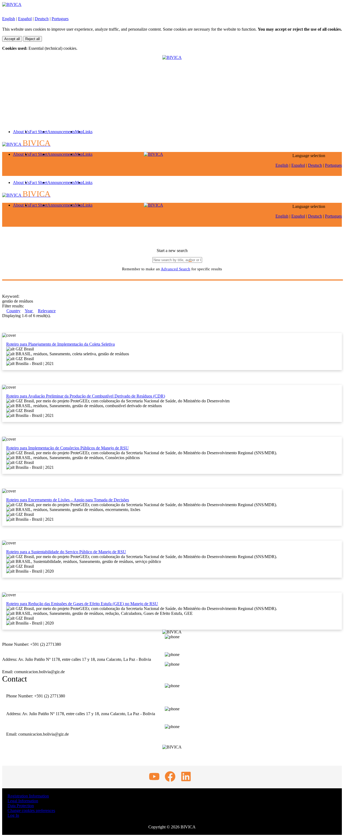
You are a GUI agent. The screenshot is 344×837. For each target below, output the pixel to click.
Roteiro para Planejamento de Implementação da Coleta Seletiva (60, 344)
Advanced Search (175, 269)
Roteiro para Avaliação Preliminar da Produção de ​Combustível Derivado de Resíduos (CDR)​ (85, 396)
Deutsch (42, 18)
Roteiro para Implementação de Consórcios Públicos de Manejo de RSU (67, 448)
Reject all (32, 39)
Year (29, 310)
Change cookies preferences (31, 810)
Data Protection (21, 805)
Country (13, 310)
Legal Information (23, 801)
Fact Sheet (38, 131)
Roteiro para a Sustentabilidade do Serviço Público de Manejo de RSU (66, 551)
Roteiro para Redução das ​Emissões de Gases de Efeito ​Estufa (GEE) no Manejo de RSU (82, 603)
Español (25, 18)
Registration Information (28, 796)
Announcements (61, 131)
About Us (21, 131)
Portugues (60, 18)
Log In (13, 815)
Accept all (12, 39)
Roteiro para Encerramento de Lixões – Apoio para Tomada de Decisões (67, 500)
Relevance (47, 310)
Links (87, 131)
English (8, 18)
